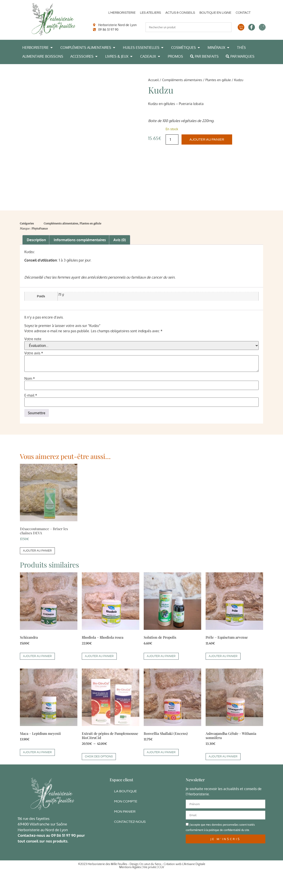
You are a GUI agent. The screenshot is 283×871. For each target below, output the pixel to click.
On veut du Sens (150, 864)
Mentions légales (130, 867)
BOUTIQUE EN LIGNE (215, 12)
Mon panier (125, 811)
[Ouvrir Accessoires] (96, 56)
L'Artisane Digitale (193, 864)
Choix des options (99, 756)
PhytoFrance (40, 228)
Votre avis (33, 353)
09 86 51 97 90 (63, 835)
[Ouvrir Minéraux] (228, 47)
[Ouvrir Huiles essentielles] (162, 47)
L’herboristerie (122, 12)
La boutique (125, 791)
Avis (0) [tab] (119, 240)
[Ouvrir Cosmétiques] (199, 47)
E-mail (30, 395)
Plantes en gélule (218, 80)
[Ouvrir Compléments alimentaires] (114, 47)
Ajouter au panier (206, 139)
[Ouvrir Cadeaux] (159, 56)
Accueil (153, 80)
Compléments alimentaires (182, 80)
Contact (243, 12)
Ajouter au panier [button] (37, 550)
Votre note (32, 339)
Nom (29, 378)
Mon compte (125, 801)
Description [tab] (36, 240)
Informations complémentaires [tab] (80, 240)
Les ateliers (150, 12)
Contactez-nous (130, 821)
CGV (161, 867)
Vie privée (149, 867)
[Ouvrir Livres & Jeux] (131, 56)
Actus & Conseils (180, 12)
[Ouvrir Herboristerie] (51, 47)
